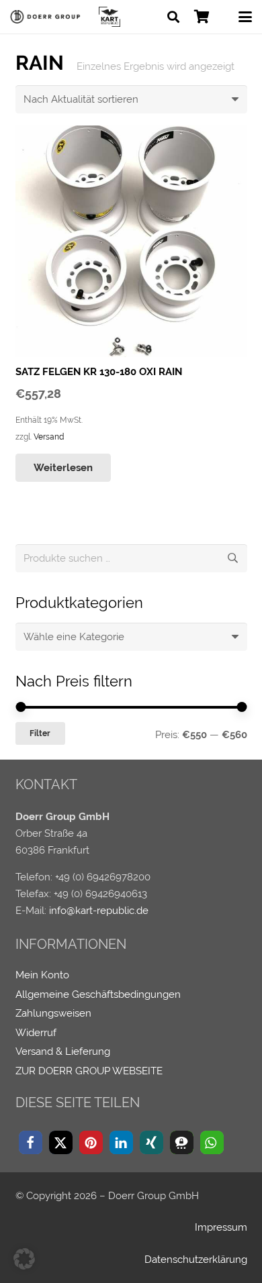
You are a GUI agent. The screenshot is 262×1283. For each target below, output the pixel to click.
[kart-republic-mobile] (109, 17)
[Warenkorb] (201, 17)
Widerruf (35, 1033)
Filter (40, 733)
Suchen (233, 558)
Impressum (221, 1227)
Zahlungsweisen (53, 1013)
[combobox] (131, 637)
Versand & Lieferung (62, 1051)
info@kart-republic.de (98, 911)
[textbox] (74, 637)
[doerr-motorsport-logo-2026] (47, 16)
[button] (173, 17)
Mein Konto (42, 975)
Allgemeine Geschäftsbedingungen (98, 994)
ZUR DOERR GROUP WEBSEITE (89, 1071)
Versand (49, 437)
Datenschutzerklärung (195, 1259)
